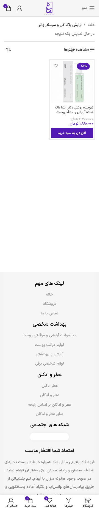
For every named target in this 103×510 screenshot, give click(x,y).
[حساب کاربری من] (19, 8)
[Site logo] (49, 8)
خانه (91, 25)
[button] (72, 133)
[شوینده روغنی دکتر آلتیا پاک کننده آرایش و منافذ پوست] (72, 82)
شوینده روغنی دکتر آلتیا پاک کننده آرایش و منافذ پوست (74, 110)
